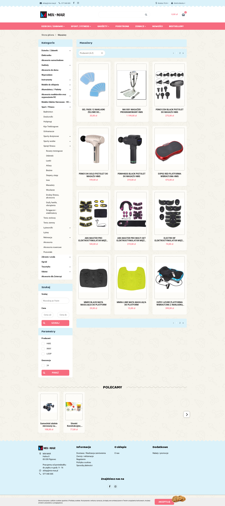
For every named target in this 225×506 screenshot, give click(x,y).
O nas (116, 453)
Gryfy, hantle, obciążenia (51, 203)
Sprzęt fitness (49, 146)
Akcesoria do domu (50, 70)
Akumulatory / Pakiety (51, 89)
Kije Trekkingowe (50, 126)
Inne (48, 180)
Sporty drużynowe (51, 136)
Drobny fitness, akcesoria (52, 196)
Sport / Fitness (48, 107)
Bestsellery (176, 26)
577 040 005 (65, 3)
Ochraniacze (48, 131)
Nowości (157, 26)
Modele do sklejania (50, 85)
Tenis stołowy (49, 218)
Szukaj (55, 323)
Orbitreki (50, 156)
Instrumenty (47, 80)
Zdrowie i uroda (48, 257)
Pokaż (55, 372)
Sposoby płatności (84, 465)
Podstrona (122, 26)
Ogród (44, 262)
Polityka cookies (83, 462)
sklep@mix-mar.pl (49, 3)
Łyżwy (46, 232)
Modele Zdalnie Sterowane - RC (55, 102)
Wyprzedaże (47, 75)
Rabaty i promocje (160, 453)
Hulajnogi (47, 121)
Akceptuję (164, 502)
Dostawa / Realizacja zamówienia (91, 453)
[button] (93, 448)
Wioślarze (50, 190)
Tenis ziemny (49, 223)
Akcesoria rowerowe (52, 247)
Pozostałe (47, 252)
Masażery (50, 185)
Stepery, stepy (52, 175)
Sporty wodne (49, 141)
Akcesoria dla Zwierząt (52, 276)
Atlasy (49, 165)
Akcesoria (47, 242)
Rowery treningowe (54, 151)
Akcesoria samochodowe (52, 60)
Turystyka (46, 267)
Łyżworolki (48, 228)
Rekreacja (47, 237)
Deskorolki (48, 117)
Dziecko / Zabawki (50, 50)
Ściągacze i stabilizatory (51, 211)
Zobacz (140, 26)
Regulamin (81, 459)
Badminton (48, 112)
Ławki (48, 161)
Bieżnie (49, 170)
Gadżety (45, 65)
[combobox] (91, 53)
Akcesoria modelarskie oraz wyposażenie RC (54, 95)
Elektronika (46, 55)
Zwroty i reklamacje (85, 456)
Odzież (45, 271)
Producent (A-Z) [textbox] (86, 53)
